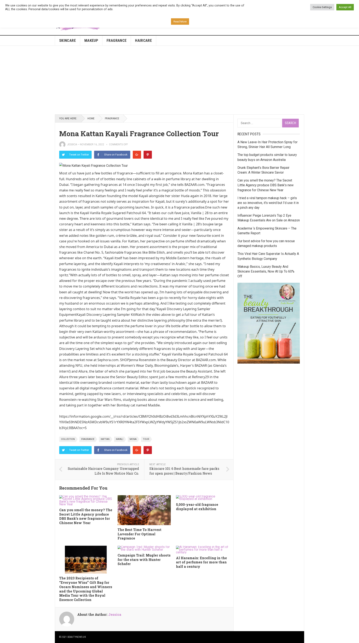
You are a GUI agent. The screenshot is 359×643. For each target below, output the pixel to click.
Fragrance (117, 40)
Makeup (91, 40)
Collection (68, 439)
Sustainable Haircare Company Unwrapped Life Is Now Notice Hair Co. (103, 470)
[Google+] (137, 155)
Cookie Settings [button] (322, 7)
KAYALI (119, 439)
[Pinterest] (148, 155)
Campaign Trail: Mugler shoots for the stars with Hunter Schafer (144, 559)
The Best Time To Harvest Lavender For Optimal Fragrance (139, 534)
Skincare (67, 40)
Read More (180, 21)
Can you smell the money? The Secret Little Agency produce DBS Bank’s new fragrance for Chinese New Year (85, 516)
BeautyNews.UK (77, 637)
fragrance (87, 439)
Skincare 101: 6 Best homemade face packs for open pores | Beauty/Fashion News (184, 470)
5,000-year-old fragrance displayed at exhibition (197, 506)
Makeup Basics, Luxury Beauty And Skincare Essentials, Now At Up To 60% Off (265, 271)
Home (91, 118)
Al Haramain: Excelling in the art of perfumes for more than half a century (201, 562)
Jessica (72, 144)
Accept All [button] (345, 7)
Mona (133, 439)
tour (146, 439)
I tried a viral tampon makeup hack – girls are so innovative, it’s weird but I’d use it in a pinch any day (268, 203)
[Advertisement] (179, 80)
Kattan (105, 439)
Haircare (143, 40)
